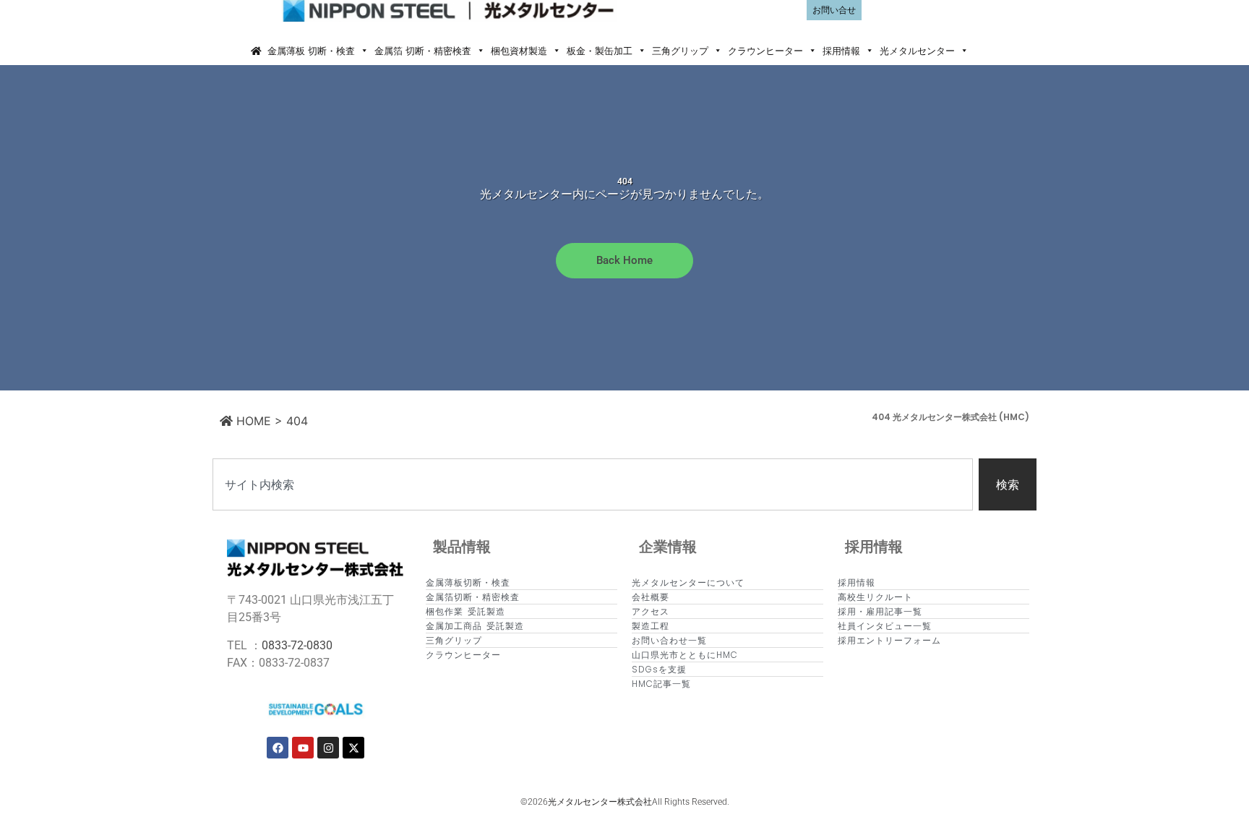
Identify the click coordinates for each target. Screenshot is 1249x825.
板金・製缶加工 (599, 50)
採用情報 (841, 50)
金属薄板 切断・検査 (311, 50)
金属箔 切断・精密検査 (422, 50)
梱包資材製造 (519, 50)
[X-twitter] (353, 747)
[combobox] (593, 484)
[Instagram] (328, 747)
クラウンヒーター (765, 50)
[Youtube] (303, 747)
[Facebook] (277, 747)
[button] (984, 50)
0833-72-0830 (297, 645)
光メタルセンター (917, 50)
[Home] (255, 50)
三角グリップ (680, 50)
